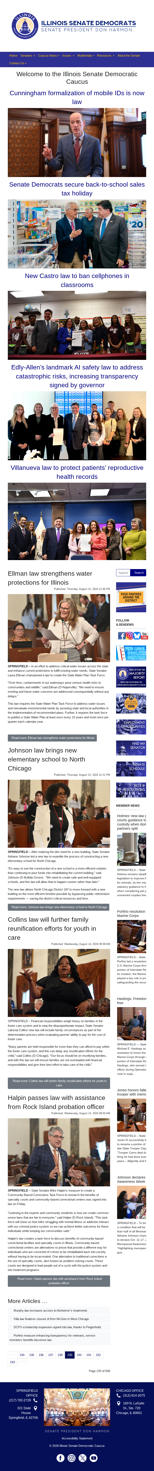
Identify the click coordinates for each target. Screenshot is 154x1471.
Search (139, 572)
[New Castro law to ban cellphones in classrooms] (77, 325)
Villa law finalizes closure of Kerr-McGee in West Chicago (51, 1319)
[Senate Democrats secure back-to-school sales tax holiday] (77, 233)
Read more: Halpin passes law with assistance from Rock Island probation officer (59, 1281)
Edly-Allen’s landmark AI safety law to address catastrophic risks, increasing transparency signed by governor (77, 376)
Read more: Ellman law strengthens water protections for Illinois (53, 738)
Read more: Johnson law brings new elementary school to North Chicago (59, 907)
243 (12, 1362)
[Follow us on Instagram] (129, 635)
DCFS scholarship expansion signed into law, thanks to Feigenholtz (57, 1327)
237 (50, 1355)
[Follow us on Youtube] (94, 1456)
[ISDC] (75, 25)
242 (98, 1355)
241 (88, 1355)
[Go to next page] (19, 1360)
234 (22, 1355)
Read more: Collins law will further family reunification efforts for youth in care (59, 1083)
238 (60, 1355)
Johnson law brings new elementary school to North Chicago (46, 759)
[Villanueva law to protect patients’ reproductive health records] (77, 521)
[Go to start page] (10, 1353)
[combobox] (123, 572)
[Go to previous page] (15, 1353)
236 (41, 1355)
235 (31, 1355)
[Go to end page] (24, 1360)
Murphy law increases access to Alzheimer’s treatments (50, 1310)
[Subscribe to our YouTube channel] (144, 635)
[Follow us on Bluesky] (137, 635)
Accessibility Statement (77, 1438)
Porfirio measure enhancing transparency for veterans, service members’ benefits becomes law (52, 1338)
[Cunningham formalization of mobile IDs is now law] (77, 142)
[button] (28, 56)
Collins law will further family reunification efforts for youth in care (52, 928)
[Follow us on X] (84, 1456)
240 (79, 1355)
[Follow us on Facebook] (122, 635)
